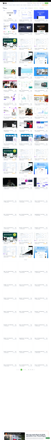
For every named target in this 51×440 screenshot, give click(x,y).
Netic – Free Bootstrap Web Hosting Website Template (12, 214)
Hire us (46, 3)
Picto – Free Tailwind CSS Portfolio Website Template (12, 117)
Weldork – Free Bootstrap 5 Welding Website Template (12, 298)
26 (28, 369)
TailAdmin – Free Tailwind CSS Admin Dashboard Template (28, 20)
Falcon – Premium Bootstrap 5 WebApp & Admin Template (13, 61)
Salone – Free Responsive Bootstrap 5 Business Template (28, 117)
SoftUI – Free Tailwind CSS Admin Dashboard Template (27, 187)
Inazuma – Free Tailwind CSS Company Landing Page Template (28, 284)
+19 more (25, 65)
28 (32, 369)
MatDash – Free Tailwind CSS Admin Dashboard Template (13, 338)
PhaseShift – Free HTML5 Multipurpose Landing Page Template (13, 324)
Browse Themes (29, 3)
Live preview (14, 17)
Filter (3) (36, 8)
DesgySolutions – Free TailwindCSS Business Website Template (29, 338)
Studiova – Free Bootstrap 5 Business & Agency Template (13, 187)
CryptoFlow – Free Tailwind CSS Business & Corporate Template (29, 33)
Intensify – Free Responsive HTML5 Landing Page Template (13, 351)
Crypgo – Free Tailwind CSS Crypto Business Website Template (14, 227)
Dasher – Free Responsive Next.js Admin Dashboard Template (28, 90)
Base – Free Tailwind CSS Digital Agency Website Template (13, 33)
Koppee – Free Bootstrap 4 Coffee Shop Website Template (13, 311)
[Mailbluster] (41, 57)
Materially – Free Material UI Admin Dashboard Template (28, 227)
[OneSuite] (41, 168)
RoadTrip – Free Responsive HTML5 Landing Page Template (28, 351)
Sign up (43, 3)
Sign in (40, 3)
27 (30, 369)
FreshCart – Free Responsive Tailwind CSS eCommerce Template (14, 77)
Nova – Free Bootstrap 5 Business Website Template (27, 214)
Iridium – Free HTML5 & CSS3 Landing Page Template (27, 324)
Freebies (38, 3)
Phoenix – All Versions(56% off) (24, 48)
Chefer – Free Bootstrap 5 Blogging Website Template (27, 311)
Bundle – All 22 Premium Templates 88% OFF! (11, 48)
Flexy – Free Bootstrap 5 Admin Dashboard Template (27, 271)
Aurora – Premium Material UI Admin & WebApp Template (28, 61)
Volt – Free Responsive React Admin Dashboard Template (28, 77)
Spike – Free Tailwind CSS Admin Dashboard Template (12, 271)
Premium (34, 3)
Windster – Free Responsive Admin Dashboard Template (28, 103)
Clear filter (22, 8)
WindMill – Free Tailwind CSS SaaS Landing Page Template (13, 284)
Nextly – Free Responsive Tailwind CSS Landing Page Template (13, 103)
